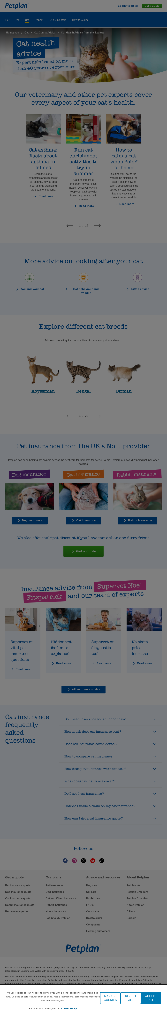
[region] (83, 998)
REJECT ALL (131, 998)
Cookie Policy (69, 1008)
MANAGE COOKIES (110, 998)
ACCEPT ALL (151, 998)
